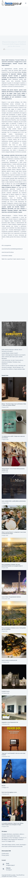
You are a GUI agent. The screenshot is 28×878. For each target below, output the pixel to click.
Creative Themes (12, 876)
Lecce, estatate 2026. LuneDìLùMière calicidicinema (14, 501)
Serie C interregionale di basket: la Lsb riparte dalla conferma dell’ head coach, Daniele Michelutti (13, 356)
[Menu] (25, 3)
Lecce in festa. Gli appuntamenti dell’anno (11, 596)
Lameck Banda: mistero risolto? (10, 353)
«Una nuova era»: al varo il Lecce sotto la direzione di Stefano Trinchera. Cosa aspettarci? (12, 362)
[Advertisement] (14, 21)
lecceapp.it (9, 869)
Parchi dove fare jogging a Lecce (9, 792)
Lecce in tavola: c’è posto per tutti (9, 660)
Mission (3, 785)
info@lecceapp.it (10, 865)
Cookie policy (5, 853)
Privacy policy (5, 855)
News (23, 49)
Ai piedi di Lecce (5, 691)
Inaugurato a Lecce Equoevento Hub (10, 722)
